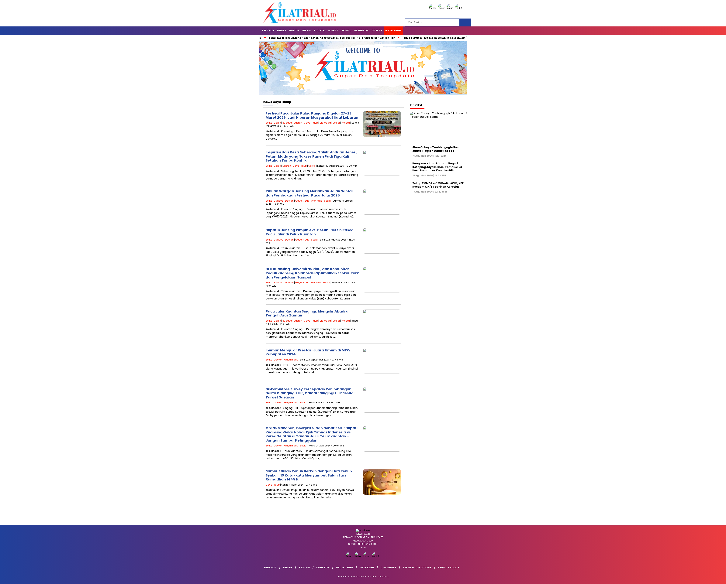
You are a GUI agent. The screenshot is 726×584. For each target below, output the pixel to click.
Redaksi (304, 567)
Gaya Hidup (393, 30)
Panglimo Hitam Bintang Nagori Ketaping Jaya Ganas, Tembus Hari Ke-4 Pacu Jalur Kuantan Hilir (303, 37)
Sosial (346, 30)
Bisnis (306, 30)
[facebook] (433, 8)
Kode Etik (322, 567)
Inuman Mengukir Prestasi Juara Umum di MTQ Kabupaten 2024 (308, 352)
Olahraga (361, 30)
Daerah (377, 30)
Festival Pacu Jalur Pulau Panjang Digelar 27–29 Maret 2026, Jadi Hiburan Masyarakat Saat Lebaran (312, 115)
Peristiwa (316, 282)
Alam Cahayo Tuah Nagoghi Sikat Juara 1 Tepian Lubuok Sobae (436, 148)
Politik (294, 30)
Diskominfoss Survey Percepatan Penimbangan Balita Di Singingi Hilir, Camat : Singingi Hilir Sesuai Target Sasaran (310, 393)
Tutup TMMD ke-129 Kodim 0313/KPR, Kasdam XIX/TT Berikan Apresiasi (419, 37)
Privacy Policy (448, 567)
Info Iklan (367, 567)
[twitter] (442, 8)
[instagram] (451, 8)
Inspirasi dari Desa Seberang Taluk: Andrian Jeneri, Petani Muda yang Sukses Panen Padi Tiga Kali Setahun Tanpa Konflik (311, 156)
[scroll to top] (701, 578)
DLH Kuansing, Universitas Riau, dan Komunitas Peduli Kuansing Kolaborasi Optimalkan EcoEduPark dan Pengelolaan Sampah (312, 273)
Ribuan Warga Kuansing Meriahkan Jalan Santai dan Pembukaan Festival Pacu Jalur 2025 (309, 193)
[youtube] (459, 8)
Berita (281, 30)
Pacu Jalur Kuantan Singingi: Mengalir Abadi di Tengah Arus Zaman (307, 313)
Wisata (333, 30)
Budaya (319, 30)
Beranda (268, 30)
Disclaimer (388, 567)
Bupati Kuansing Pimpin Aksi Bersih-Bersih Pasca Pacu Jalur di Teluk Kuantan (310, 232)
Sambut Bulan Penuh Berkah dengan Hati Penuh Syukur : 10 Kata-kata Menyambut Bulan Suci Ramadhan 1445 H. (309, 475)
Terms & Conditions (417, 567)
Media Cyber (344, 567)
